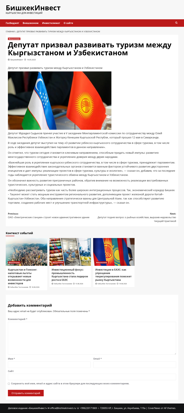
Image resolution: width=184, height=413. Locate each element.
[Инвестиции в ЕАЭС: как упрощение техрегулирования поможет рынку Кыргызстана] (114, 252)
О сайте (68, 23)
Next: (137, 217)
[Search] (176, 22)
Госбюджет (12, 23)
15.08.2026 (79, 284)
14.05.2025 (31, 59)
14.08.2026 (123, 284)
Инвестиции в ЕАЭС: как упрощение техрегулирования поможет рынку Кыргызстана (113, 275)
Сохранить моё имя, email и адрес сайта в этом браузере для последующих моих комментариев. (70, 383)
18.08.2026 (35, 287)
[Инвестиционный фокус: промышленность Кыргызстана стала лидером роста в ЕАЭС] (70, 252)
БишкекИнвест (33, 7)
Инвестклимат (51, 23)
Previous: (48, 215)
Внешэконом (31, 23)
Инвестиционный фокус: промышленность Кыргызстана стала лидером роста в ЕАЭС (70, 275)
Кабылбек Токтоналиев (19, 287)
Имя (11, 358)
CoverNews (154, 408)
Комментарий (17, 319)
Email (97, 358)
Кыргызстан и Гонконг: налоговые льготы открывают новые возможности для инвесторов (22, 276)
